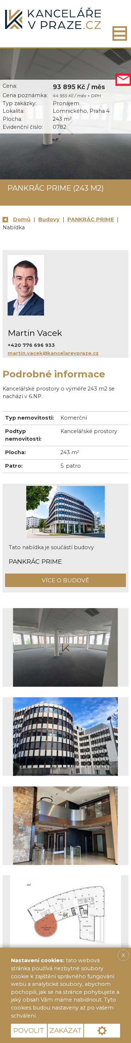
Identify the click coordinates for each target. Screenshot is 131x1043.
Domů (22, 219)
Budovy (49, 219)
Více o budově (65, 580)
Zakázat (65, 1030)
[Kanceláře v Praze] (53, 18)
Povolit (28, 1030)
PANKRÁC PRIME (90, 219)
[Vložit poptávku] (123, 80)
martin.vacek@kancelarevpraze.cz (53, 353)
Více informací (63, 1015)
